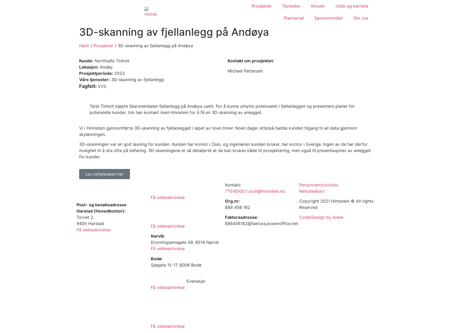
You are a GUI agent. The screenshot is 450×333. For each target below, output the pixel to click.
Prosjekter (262, 6)
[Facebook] (231, 262)
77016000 (235, 191)
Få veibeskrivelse (93, 229)
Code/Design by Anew (321, 217)
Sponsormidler (328, 18)
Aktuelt (318, 6)
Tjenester (291, 6)
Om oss (360, 18)
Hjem (84, 45)
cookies (330, 184)
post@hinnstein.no (267, 191)
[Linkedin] (245, 262)
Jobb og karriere (351, 6)
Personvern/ (311, 184)
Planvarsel (294, 18)
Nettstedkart (311, 191)
